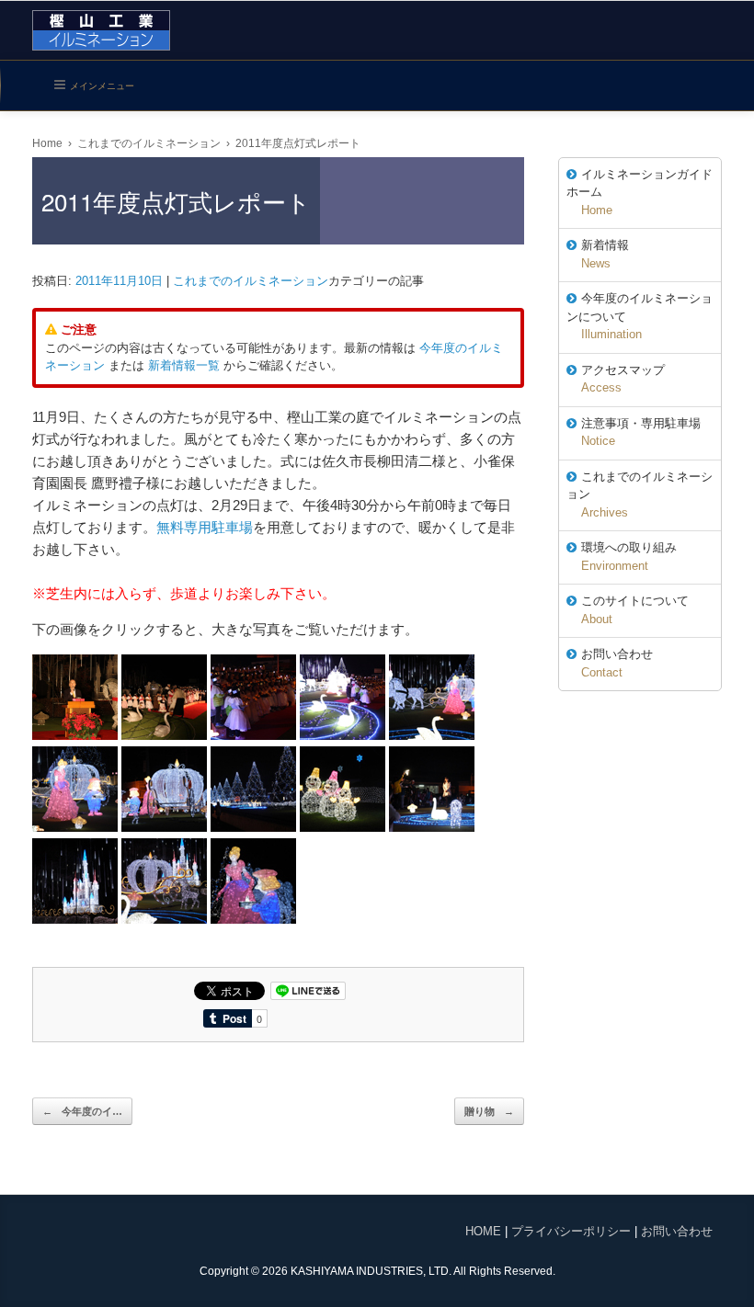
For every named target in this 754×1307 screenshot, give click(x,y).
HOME (483, 1231)
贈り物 (489, 1111)
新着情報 (605, 254)
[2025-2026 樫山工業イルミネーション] (101, 30)
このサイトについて (635, 610)
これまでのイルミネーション (250, 281)
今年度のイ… (82, 1111)
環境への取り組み (629, 556)
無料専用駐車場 (204, 527)
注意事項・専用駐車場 (641, 432)
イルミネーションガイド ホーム (639, 192)
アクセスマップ (623, 379)
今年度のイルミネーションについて (639, 316)
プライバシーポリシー (571, 1231)
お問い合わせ (617, 663)
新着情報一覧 (184, 365)
